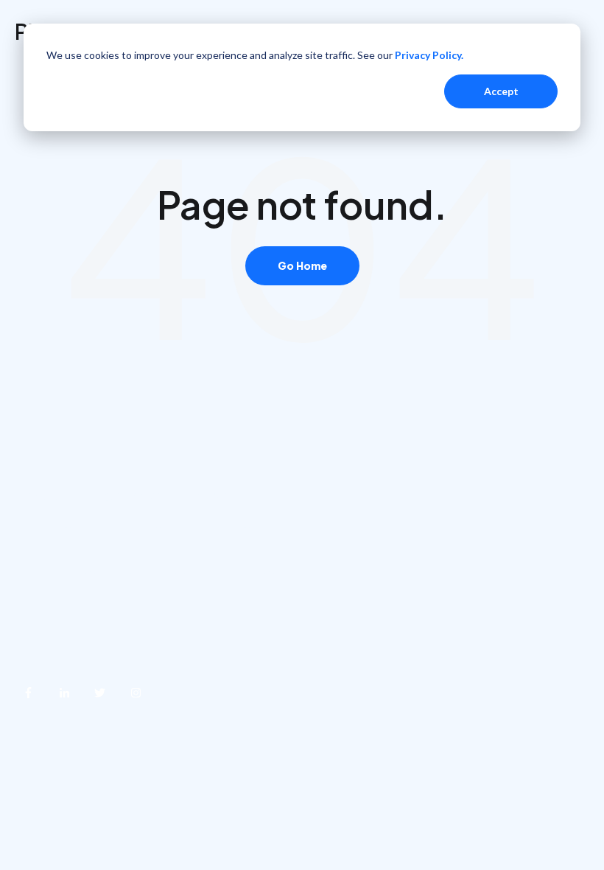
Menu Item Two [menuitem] (57, 569)
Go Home (302, 265)
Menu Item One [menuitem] (57, 529)
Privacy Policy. (429, 55)
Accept (501, 91)
